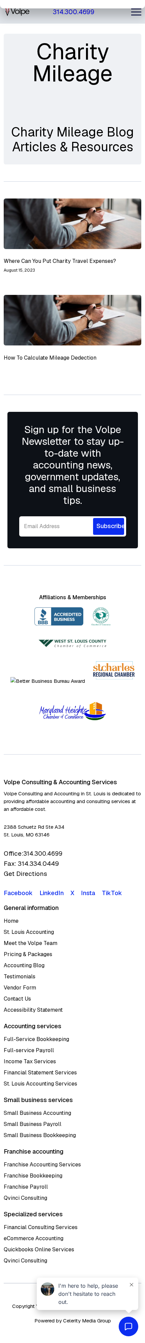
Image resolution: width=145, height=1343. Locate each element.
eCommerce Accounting (33, 1238)
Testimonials (19, 976)
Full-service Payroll (29, 1050)
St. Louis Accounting (29, 932)
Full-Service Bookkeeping (36, 1039)
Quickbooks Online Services (39, 1249)
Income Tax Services (30, 1061)
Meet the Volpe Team (30, 943)
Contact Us (17, 998)
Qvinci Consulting (25, 1197)
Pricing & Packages (28, 954)
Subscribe (110, 526)
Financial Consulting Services (41, 1227)
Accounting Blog (24, 965)
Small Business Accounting (37, 1113)
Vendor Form (20, 987)
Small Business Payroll (32, 1124)
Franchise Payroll (26, 1186)
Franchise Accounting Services (42, 1164)
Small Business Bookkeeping (40, 1135)
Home (11, 920)
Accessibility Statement (33, 1009)
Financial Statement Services (40, 1072)
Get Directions (25, 873)
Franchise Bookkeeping (33, 1175)
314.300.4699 (73, 12)
